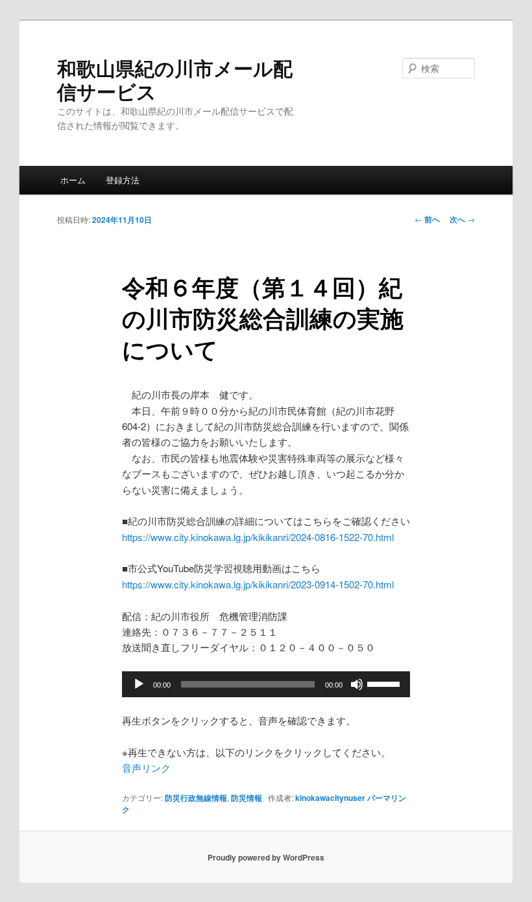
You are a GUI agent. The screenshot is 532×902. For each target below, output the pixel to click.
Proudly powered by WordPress (266, 857)
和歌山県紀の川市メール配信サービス (175, 79)
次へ (462, 219)
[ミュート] (356, 684)
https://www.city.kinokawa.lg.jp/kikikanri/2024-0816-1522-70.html (258, 537)
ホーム (73, 180)
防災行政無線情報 (196, 798)
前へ (427, 219)
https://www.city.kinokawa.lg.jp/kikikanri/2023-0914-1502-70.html (258, 584)
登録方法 (122, 180)
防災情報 (246, 798)
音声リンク (146, 767)
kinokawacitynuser (330, 798)
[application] (266, 684)
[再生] (138, 684)
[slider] (385, 683)
